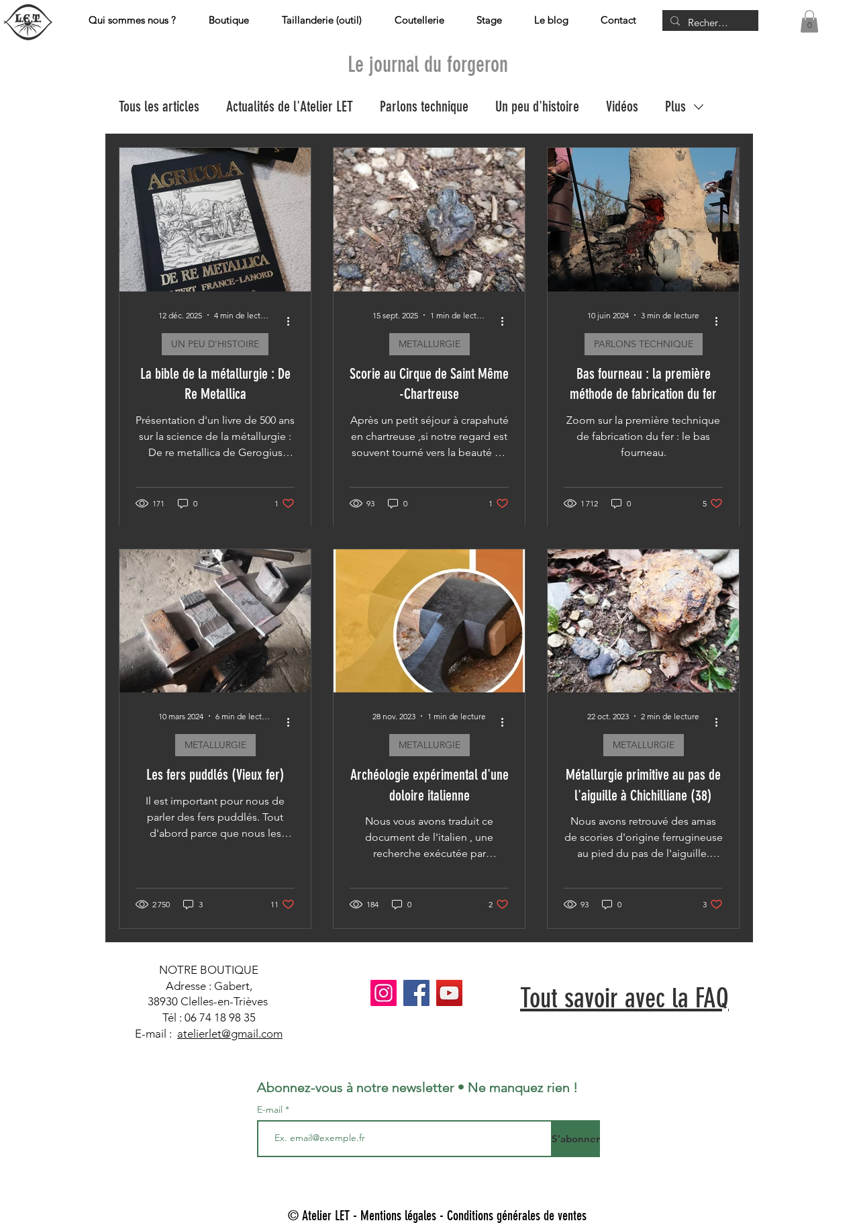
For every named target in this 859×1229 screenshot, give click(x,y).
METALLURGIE (429, 344)
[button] (809, 21)
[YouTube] (449, 993)
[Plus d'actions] (293, 322)
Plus (675, 106)
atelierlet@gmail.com (230, 1033)
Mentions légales (398, 1216)
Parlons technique (424, 106)
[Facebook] (416, 993)
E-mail (271, 1109)
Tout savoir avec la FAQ (624, 998)
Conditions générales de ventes (517, 1216)
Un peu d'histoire (537, 106)
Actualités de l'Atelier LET (289, 106)
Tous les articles (159, 106)
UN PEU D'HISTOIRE (215, 344)
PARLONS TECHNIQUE (643, 344)
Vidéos (622, 106)
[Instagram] (383, 993)
